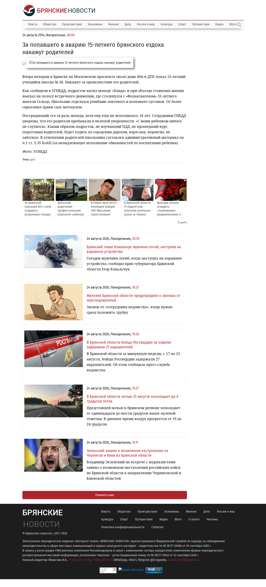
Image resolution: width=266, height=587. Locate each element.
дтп (33, 159)
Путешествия (201, 24)
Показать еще (104, 495)
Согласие (157, 527)
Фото (178, 519)
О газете (194, 519)
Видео (219, 24)
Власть (32, 24)
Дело (128, 24)
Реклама (212, 519)
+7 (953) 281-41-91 (79, 560)
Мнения (113, 24)
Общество (49, 24)
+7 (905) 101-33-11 (102, 560)
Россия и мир (146, 24)
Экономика (95, 24)
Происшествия (72, 24)
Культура (167, 24)
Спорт (182, 24)
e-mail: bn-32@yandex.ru (183, 560)
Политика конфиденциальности (122, 527)
